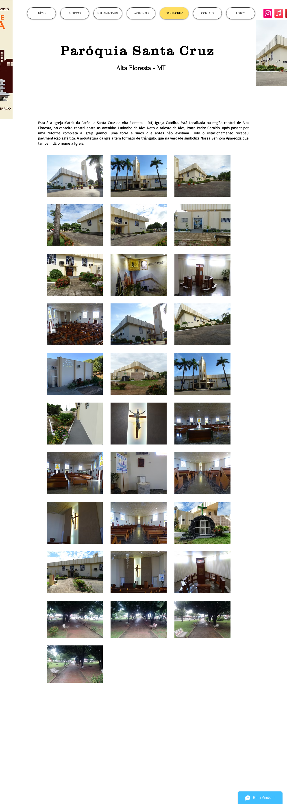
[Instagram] (267, 13)
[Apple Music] (278, 13)
